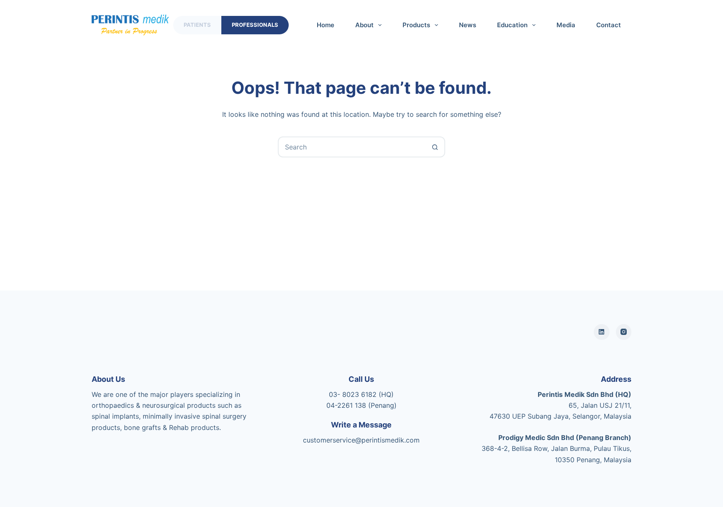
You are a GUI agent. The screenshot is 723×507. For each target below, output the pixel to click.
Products (416, 25)
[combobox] (352, 146)
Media (565, 25)
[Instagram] (624, 332)
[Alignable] (602, 332)
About (364, 25)
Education (512, 25)
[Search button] (434, 147)
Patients (197, 24)
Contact (608, 25)
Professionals (255, 24)
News (467, 25)
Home (325, 25)
